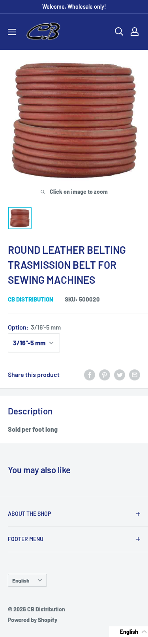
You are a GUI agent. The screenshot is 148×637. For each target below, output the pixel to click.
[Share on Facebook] (89, 374)
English (20, 580)
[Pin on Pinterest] (104, 374)
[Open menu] (12, 32)
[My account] (135, 31)
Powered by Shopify (32, 619)
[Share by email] (134, 374)
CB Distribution (30, 299)
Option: (34, 327)
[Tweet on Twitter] (119, 374)
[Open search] (119, 31)
